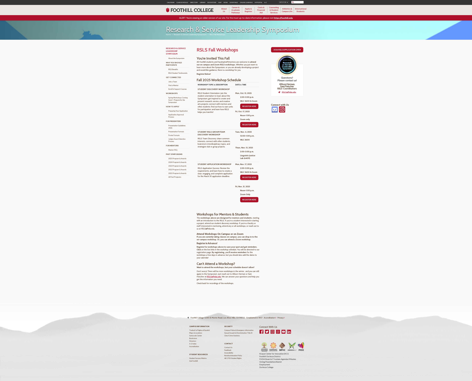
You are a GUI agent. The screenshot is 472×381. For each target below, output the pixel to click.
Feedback (227, 350)
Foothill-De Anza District (269, 356)
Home (168, 34)
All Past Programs (174, 177)
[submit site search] (292, 2)
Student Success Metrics (198, 358)
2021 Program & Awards (177, 173)
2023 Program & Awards (177, 166)
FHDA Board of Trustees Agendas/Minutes (277, 359)
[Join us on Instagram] (282, 111)
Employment (264, 364)
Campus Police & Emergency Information (238, 330)
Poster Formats (174, 135)
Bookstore (211, 2)
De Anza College (266, 367)
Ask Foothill (193, 361)
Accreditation (269, 318)
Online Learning (246, 2)
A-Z (265, 2)
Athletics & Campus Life (287, 10)
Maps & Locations (195, 333)
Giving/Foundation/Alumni (270, 362)
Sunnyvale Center (195, 336)
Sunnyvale (234, 2)
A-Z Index (192, 344)
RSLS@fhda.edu (214, 276)
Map (219, 2)
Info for (283, 2)
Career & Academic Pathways (235, 10)
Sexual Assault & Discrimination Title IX (238, 333)
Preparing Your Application (178, 111)
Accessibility (228, 353)
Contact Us (228, 347)
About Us (224, 10)
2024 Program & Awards (177, 162)
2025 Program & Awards (177, 159)
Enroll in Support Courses (177, 89)
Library (203, 2)
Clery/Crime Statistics (232, 336)
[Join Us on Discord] (274, 111)
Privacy (280, 318)
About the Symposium (176, 58)
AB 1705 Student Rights (233, 358)
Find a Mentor (173, 85)
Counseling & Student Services (274, 10)
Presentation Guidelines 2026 (176, 127)
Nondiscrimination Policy (233, 356)
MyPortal (258, 2)
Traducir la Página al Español (199, 330)
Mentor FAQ (172, 150)
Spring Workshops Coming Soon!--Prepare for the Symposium (178, 100)
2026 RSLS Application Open (287, 50)
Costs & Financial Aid (261, 10)
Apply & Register (248, 10)
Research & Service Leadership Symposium (190, 34)
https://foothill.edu (283, 18)
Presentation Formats (176, 132)
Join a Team (172, 82)
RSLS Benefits (173, 69)
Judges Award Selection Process (176, 140)
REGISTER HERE (249, 106)
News (225, 2)
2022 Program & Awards (177, 170)
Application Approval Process (176, 116)
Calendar (170, 2)
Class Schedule (182, 2)
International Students (300, 10)
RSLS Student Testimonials (177, 73)
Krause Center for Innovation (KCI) (274, 353)
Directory (194, 2)
